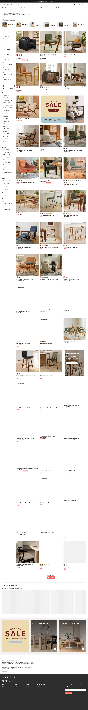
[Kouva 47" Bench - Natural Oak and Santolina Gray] (75, 265)
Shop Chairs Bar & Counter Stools (34, 23)
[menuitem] (5, 7)
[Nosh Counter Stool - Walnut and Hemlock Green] (51, 361)
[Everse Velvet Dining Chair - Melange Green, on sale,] (51, 168)
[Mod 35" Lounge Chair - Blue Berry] (27, 393)
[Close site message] (84, 1)
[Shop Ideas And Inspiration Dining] (72, 636)
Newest (6, 43)
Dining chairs (16, 664)
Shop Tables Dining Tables (55, 649)
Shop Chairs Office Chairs (78, 22)
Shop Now (53, 110)
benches (30, 664)
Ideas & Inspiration (17, 686)
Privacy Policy (10, 704)
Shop (41, 704)
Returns (3, 690)
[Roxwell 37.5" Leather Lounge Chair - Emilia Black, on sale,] (27, 42)
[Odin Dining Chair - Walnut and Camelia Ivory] (27, 329)
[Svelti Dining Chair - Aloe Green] (75, 168)
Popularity (7, 36)
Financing (16, 690)
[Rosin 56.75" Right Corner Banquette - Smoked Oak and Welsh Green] (75, 424)
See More (51, 577)
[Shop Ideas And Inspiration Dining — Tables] (44, 636)
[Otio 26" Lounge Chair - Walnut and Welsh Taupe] (27, 136)
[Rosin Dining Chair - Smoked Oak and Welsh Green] (75, 552)
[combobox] (75, 4)
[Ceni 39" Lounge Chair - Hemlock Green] (51, 74)
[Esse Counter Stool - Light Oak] (75, 233)
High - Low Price (8, 38)
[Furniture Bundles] (74, 365)
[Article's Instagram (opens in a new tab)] (3, 681)
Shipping (4, 688)
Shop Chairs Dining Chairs (21, 22)
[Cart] (84, 4)
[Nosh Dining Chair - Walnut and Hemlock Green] (51, 42)
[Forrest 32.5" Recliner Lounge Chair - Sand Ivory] (51, 136)
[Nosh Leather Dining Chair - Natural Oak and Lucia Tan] (27, 74)
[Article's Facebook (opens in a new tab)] (9, 681)
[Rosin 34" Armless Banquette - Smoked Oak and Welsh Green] (75, 520)
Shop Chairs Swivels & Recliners (63, 23)
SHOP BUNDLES (72, 363)
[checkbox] (8, 49)
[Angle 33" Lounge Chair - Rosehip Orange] (27, 168)
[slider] (3, 86)
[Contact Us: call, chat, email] (77, 4)
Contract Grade (40, 688)
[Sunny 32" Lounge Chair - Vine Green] (51, 488)
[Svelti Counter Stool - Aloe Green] (51, 201)
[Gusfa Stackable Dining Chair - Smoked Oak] (27, 297)
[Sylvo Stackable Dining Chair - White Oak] (51, 393)
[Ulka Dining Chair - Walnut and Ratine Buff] (51, 233)
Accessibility (37, 704)
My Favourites (28, 688)
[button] (77, 4)
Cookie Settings (31, 704)
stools (26, 664)
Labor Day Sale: (37, 1)
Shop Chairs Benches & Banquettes (49, 23)
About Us (16, 692)
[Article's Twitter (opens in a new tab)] (12, 681)
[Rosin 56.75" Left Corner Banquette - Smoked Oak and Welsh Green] (75, 456)
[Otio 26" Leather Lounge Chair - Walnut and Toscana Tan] (27, 265)
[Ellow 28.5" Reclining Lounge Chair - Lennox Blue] (27, 233)
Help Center (4, 686)
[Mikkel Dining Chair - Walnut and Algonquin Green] (75, 201)
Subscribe (69, 693)
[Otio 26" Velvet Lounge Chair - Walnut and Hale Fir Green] (75, 136)
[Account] (79, 4)
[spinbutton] (5, 88)
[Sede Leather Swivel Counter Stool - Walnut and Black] (27, 361)
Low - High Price (8, 41)
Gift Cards (16, 688)
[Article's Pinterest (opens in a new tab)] (6, 681)
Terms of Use (4, 704)
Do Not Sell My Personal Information (21, 704)
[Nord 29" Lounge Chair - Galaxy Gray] (75, 42)
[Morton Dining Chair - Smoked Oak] (51, 329)
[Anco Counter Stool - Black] (51, 456)
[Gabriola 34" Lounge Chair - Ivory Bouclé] (51, 265)
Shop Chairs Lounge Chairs (7, 22)
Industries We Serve (41, 690)
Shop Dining (83, 649)
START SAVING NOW (15, 641)
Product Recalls (5, 692)
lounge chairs (22, 664)
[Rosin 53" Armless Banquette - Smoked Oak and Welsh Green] (27, 424)
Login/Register (28, 686)
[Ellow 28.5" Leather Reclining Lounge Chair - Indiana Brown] (27, 488)
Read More (4, 671)
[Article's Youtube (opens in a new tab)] (15, 681)
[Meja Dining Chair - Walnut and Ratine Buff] (51, 552)
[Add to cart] (37, 55)
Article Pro (39, 686)
